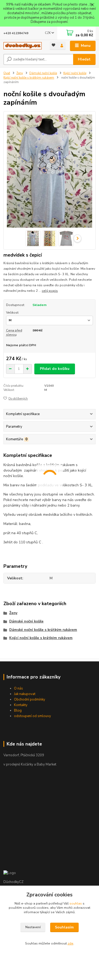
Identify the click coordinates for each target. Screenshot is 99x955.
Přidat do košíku (54, 368)
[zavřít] (92, 5)
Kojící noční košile (74, 73)
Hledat (84, 59)
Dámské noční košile (43, 73)
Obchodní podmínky (29, 699)
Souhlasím (64, 927)
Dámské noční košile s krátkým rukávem (43, 629)
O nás (18, 688)
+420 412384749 (16, 33)
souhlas (75, 903)
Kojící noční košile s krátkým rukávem (28, 78)
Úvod (6, 73)
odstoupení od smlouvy (32, 716)
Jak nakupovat (24, 694)
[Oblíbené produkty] (54, 45)
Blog (18, 710)
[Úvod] (22, 45)
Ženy (19, 73)
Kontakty (20, 705)
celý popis (50, 291)
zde (70, 943)
